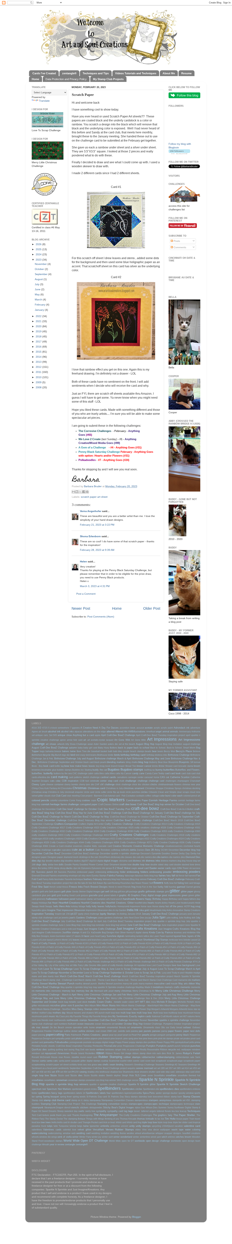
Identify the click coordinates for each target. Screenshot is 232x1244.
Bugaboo (113, 769)
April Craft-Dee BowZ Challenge (118, 735)
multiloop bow (175, 1013)
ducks (69, 868)
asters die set (114, 744)
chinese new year (191, 784)
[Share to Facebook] (84, 492)
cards (112, 777)
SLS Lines (140, 1075)
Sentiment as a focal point (44, 1068)
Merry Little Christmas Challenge (174, 990)
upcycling (156, 1126)
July (37, 284)
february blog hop (111, 879)
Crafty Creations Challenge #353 (150, 831)
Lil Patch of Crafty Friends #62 (74, 951)
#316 (34, 728)
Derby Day (184, 853)
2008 (39, 387)
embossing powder (160, 871)
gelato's (35, 892)
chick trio (136, 784)
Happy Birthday (153, 899)
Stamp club (37, 1100)
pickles (86, 1038)
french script (55, 887)
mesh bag (63, 1002)
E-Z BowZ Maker (122, 868)
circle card (89, 792)
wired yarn (156, 1137)
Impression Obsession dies (99, 910)
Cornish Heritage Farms (163, 800)
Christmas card (96, 788)
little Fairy (78, 965)
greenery (41, 899)
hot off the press (174, 906)
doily (44, 864)
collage (155, 796)
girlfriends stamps (155, 891)
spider (159, 1093)
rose (61, 1057)
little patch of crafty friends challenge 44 (117, 965)
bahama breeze (53, 751)
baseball (95, 751)
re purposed (133, 1050)
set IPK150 (73, 1072)
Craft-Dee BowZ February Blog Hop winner (90, 820)
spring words (79, 1097)
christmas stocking (191, 788)
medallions (158, 987)
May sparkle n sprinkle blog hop (76, 987)
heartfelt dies (140, 903)
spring (39, 1096)
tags (130, 1111)
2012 (39, 366)
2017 (39, 341)
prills (191, 1042)
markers (196, 980)
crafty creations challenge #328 (150, 828)
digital (100, 861)
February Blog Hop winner (134, 879)
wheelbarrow (148, 1133)
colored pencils (40, 800)
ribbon (100, 1053)
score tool (150, 1061)
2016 (39, 346)
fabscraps (129, 876)
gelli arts (44, 892)
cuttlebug (115, 850)
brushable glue (48, 770)
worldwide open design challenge (152, 1140)
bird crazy (80, 755)
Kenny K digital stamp (137, 932)
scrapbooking (38, 1065)
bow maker (76, 766)
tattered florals (164, 1111)
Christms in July (56, 792)
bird (73, 754)
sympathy (101, 1111)
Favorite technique (74, 879)
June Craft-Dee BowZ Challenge (144, 925)
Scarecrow (114, 1061)
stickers (84, 1107)
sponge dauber (170, 1093)
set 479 (55, 1071)
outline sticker (71, 1031)
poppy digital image (105, 1042)
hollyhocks (111, 906)
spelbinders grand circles (84, 1089)
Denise (174, 853)
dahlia (133, 849)
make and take (39, 976)
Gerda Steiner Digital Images (86, 892)
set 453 (193, 1068)
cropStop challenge (41, 850)
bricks (155, 766)
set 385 (177, 1068)
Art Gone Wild (122, 740)
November (41, 264)
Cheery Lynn (38, 784)
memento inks (42, 990)
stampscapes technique (156, 1103)
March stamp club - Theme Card (94, 980)
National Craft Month (162, 1016)
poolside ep (89, 1042)
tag (125, 1111)
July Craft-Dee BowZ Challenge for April (81, 921)
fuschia (172, 887)
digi (39, 860)
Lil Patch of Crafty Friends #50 (91, 947)
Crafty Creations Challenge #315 (183, 824)
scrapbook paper (191, 1061)
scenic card (138, 1061)
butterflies (169, 769)
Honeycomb (123, 906)
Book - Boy (37, 766)
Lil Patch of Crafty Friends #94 (167, 958)
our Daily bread (174, 1027)
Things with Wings (95, 1119)
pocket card (37, 1042)
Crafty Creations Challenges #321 (98, 839)
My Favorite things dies (100, 1016)
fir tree (89, 883)
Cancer (127, 773)
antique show (65, 735)
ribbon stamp (139, 1053)
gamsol (181, 886)
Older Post (151, 608)
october (119, 1023)
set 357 (169, 1068)
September (41, 274)
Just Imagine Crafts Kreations (136, 928)
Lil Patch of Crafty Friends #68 (167, 951)
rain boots (90, 1050)
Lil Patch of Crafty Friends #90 (105, 958)
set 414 (185, 1068)
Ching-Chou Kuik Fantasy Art (46, 788)
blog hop (143, 762)
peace (105, 1034)
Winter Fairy (85, 1137)
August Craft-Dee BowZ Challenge (50, 747)
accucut (140, 728)
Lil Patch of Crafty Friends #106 (167, 943)
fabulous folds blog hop (146, 876)
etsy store (86, 876)
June (38, 289)
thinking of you (112, 1119)
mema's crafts (172, 987)
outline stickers (86, 1031)
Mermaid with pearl (103, 991)
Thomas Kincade (128, 1119)
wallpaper (165, 1130)
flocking (116, 883)
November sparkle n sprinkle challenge (168, 1020)
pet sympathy (58, 1038)
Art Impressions (162, 739)
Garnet (189, 887)
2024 (39, 254)
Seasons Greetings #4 (189, 1065)
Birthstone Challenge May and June (151, 758)
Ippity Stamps (108, 913)
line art (69, 965)
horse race (146, 906)
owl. (115, 1031)
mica (153, 1002)
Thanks (75, 1115)
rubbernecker (148, 1057)
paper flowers (175, 1031)
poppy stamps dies (138, 1042)
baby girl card (90, 748)
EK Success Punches (65, 872)
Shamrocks (128, 1072)
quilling (51, 1050)
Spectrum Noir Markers (59, 1089)
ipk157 (73, 913)
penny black (182, 1034)
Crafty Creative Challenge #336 (169, 842)
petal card (70, 1038)
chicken (146, 784)
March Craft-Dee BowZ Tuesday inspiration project (147, 976)
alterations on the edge (94, 732)
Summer (162, 1107)
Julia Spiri (158, 917)
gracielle (93, 895)
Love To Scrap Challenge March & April (179, 969)
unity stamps (143, 1125)
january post (185, 914)
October (40, 269)
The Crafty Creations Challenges (135, 1115)
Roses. (67, 1057)
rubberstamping (165, 1057)
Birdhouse (102, 755)
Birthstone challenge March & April (113, 758)
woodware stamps (53, 1141)
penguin (161, 1035)
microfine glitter (58, 1005)
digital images (111, 860)
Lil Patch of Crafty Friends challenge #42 (94, 962)
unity (132, 1125)
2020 (39, 326)
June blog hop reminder (93, 925)
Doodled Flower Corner (91, 865)
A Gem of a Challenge (92, 447)
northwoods (60, 1020)
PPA (172, 1042)
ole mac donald (40, 1027)
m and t (181, 973)
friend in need (116, 887)
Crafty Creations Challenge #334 (82, 831)
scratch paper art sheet (94, 496)
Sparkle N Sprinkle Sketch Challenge (178, 1084)
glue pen (46, 895)
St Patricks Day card (96, 1097)
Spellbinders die (151, 1089)
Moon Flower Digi (142, 1009)
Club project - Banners (91, 796)
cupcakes (66, 850)
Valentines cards (52, 1129)
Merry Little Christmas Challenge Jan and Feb (101, 994)
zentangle (70, 1144)
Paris (67, 1034)
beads (148, 751)
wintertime (145, 1137)
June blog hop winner (116, 925)
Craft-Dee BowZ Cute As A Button (177, 809)
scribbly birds (75, 1065)
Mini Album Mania (105, 1005)
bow (66, 765)
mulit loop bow (112, 1013)
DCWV (164, 850)
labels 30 (79, 936)
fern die (73, 883)
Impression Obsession (73, 910)
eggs (174, 868)
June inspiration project (173, 925)
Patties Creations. (91, 1034)
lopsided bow (144, 965)
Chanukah (195, 781)
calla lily (119, 773)
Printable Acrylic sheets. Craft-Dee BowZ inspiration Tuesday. (62, 1046)
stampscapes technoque (182, 1104)
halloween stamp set (86, 899)
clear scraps (183, 792)
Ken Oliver (120, 932)
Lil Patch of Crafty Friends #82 (182, 954)
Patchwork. (76, 1035)
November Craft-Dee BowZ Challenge (108, 1020)
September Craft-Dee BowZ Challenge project (104, 1068)
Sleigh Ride (128, 1075)
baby (80, 748)
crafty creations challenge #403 (47, 835)
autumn (73, 747)
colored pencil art (191, 796)
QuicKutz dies (39, 1049)
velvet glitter (84, 1129)
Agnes (35, 732)
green (184, 895)
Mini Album (90, 1005)
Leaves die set (109, 940)
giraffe (141, 891)
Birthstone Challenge (179, 755)
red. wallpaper (184, 1050)
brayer (121, 766)
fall (173, 875)
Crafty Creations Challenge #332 (48, 831)
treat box (36, 1122)
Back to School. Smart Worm (181, 748)
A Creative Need (89, 727)
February (40, 304)
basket (104, 751)
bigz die (66, 755)
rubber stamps (131, 1057)
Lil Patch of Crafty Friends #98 (59, 962)
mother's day (45, 1013)
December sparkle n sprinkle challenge (120, 853)
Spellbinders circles (132, 1089)
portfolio (152, 1042)
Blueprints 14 (186, 762)
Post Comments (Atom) (100, 616)
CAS (162, 777)
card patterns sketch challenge (84, 777)
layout (50, 940)
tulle (56, 1126)
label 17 (70, 936)
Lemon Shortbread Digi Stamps (151, 939)
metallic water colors (124, 1002)
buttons (57, 773)
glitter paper (187, 891)
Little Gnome (90, 965)
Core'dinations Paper (137, 800)
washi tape (177, 1129)
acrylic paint (167, 728)
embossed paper (85, 872)
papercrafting (55, 1034)
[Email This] (73, 492)
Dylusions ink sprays (102, 868)
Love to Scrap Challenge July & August (136, 969)
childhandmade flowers (170, 784)
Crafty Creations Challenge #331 (183, 828)
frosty (139, 887)
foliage (197, 883)
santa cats (52, 1060)
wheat (138, 1133)
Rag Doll (79, 1050)
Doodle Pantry (72, 865)
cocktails (140, 796)
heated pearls (187, 903)
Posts (176, 241)
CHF (97, 784)
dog (179, 861)
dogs (38, 864)
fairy (168, 875)
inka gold (144, 910)
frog (133, 886)
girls (167, 892)
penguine (171, 1035)
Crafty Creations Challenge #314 (150, 824)
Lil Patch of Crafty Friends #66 (136, 951)
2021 (39, 321)
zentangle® (82, 1144)
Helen (83, 561)
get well (105, 891)
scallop (104, 1061)
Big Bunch (56, 755)
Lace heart (95, 936)
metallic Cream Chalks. (100, 1001)
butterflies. (37, 773)
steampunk (37, 1107)
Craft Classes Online (108, 804)
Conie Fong (75, 800)
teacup (183, 1111)
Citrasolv (153, 792)
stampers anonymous (160, 1100)
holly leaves (98, 906)
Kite (198, 932)
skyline (117, 1075)
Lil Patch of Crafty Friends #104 (135, 943)
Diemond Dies (193, 857)
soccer (135, 1080)
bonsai (197, 762)
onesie (68, 1027)
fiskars (100, 883)
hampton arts (103, 899)
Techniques (193, 1111)
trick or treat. (109, 1122)
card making (59, 777)
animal (165, 731)
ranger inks (120, 1050)
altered (111, 731)
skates (102, 1075)
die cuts (136, 857)
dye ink (77, 868)
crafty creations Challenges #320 (65, 839)
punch (170, 1046)
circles (144, 792)
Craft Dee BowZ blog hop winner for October (160, 804)
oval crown (101, 1031)
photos (79, 1038)
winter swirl (107, 1137)
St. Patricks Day (116, 1097)
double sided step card (161, 865)
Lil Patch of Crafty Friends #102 (103, 943)
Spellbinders (109, 1088)
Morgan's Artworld (160, 1009)
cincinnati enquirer (74, 792)
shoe (136, 1072)
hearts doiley (161, 903)
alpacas (78, 732)
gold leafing (63, 895)
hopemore (135, 906)
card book (175, 773)
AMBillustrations (136, 731)
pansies (156, 1031)
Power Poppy (163, 1042)
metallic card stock (78, 1002)
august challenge (191, 744)
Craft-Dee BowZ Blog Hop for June (73, 813)
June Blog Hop (73, 925)
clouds (47, 796)
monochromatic (108, 1009)
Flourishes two (127, 883)
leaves (76, 939)
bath (110, 751)
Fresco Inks (76, 886)
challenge (143, 780)
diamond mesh (71, 857)
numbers (63, 1024)
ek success (194, 868)
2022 (39, 316)
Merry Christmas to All (143, 991)
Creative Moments (122, 846)
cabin (90, 773)
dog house (187, 861)
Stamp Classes (191, 1096)
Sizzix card (63, 1075)
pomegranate (76, 1042)
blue (165, 762)
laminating (130, 936)
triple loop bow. (165, 1122)
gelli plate (66, 891)
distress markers (169, 861)
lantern (139, 936)
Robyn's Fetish (191, 1053)
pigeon (94, 1038)
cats (52, 780)
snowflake (171, 1075)
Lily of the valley (57, 965)
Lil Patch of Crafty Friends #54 (152, 947)
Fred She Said (40, 886)
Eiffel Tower (183, 868)
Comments (179, 247)
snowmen (91, 1080)
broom (197, 766)
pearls (145, 1034)
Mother (35, 1013)
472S (44, 728)
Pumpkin (150, 1046)
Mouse (70, 1013)
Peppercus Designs (41, 1038)
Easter (153, 868)
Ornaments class (151, 1027)
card (167, 773)
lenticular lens (176, 940)
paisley (134, 1031)
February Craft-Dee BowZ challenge (166, 879)
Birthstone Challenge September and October (60, 762)
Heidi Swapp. (46, 906)
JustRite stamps (71, 932)
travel (197, 1119)
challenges (170, 781)
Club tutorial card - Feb (114, 796)
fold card (189, 883)
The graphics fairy (162, 1115)
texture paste (48, 1115)
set (155, 1068)
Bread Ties (130, 766)
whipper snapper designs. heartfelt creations (178, 1133)
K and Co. (85, 932)
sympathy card (115, 1111)
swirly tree (90, 1111)
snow (150, 1075)
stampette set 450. (181, 1100)
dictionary (116, 857)
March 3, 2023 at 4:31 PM (95, 586)
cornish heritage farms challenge (60, 804)
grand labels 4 (111, 895)
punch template (182, 1046)
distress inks (153, 860)
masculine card (162, 983)
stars (197, 1103)
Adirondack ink (181, 727)
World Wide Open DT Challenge (85, 1140)
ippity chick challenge (89, 914)
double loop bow (141, 864)
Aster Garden (100, 744)
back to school (141, 747)
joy (146, 918)
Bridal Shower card (168, 766)
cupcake (56, 849)
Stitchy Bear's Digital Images (118, 1107)
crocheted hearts (191, 846)
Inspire (58, 914)
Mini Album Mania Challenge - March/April (137, 1005)
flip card (108, 883)
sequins (131, 1068)
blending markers (116, 762)
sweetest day (70, 1111)
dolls (61, 864)
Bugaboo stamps (132, 769)
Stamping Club (48, 1103)
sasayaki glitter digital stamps (85, 1061)
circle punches (133, 792)
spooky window (186, 1093)
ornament (100, 1027)
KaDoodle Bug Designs (103, 932)
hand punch (116, 899)
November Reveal (138, 1020)
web (73, 1133)
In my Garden (119, 910)
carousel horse (151, 777)
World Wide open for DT (121, 1141)
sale (192, 1057)
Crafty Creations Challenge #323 (82, 828)
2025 (39, 249)
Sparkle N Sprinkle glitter (142, 1084)
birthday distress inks (156, 755)
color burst (165, 795)
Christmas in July (114, 788)
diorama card (125, 861)
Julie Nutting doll (187, 918)
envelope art (75, 876)
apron (63, 740)
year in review (57, 1144)
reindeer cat (38, 1053)
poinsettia (49, 1042)
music (52, 1016)
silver (197, 1072)
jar (60, 918)
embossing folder (116, 872)
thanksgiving (86, 1115)
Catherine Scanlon (180, 777)
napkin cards (144, 1016)
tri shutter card (75, 1122)
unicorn (124, 1126)
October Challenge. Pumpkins (158, 1024)
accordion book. (128, 728)
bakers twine (69, 751)
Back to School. (158, 748)
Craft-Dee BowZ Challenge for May (90, 816)
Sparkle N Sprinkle (156, 1079)
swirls (81, 1111)
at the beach (128, 744)
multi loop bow (128, 1012)
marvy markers (146, 984)
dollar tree (53, 865)
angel (158, 731)
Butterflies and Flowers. (187, 769)
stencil (67, 1107)
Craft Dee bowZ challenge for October (77, 809)
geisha (197, 887)
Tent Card (37, 1115)
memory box (68, 990)
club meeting (73, 796)
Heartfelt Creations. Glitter (120, 902)
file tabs (82, 883)
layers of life (193, 936)
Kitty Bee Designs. (41, 936)
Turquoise (64, 1126)
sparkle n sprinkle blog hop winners (67, 1084)
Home (117, 608)
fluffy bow (168, 883)
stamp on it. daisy (80, 1100)
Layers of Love (39, 940)
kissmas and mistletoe (185, 932)
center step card (109, 780)
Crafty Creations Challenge (119, 824)
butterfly (48, 773)
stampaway (95, 1100)
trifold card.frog (134, 1122)
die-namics (163, 857)
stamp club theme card (57, 1100)
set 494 (63, 1072)
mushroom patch (40, 1016)
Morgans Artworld (178, 1009)
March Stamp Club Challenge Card (160, 980)
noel (51, 1020)
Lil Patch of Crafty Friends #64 (105, 951)
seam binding (116, 1064)
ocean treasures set (105, 1024)
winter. (136, 1137)
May (37, 294)
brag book (105, 766)
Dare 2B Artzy (152, 849)
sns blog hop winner (106, 1080)
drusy (63, 868)
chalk (121, 781)
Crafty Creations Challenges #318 (167, 835)
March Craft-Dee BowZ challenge (103, 976)
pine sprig (128, 1038)
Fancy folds (48, 879)
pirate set (178, 1038)
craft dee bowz (127, 804)
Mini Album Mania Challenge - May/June (180, 1005)
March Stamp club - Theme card (126, 980)
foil (175, 883)
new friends (42, 1020)
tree (43, 1122)
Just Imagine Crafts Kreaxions (46, 932)
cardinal (104, 777)
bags (42, 751)
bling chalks (132, 762)
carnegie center (136, 777)
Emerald (36, 876)
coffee (148, 796)
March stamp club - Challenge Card (60, 980)
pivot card (195, 1038)
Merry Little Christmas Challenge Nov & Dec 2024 (137, 998)
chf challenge (107, 784)
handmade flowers (133, 898)
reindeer (196, 1050)
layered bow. (180, 936)
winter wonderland (122, 1136)
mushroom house (191, 1013)
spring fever (66, 1097)
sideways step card (185, 1072)
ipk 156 (66, 914)
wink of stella (65, 1136)
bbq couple (123, 751)
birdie (110, 755)
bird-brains (91, 755)
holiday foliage (78, 906)
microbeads (43, 1005)
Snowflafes (159, 1075)
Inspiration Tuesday (43, 913)
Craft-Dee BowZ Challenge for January (142, 813)
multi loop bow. (144, 1012)
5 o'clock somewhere (58, 728)
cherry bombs (71, 784)
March (39, 299)
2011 (39, 372)
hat (49, 902)
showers (144, 1072)
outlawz (187, 1027)
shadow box (116, 1072)
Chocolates (66, 788)
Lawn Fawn (159, 936)
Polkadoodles (62, 1042)
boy (98, 766)
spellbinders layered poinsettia (126, 1093)
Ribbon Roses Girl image (118, 1053)
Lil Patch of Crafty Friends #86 (74, 958)
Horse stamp (158, 906)
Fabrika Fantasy (115, 875)
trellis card (62, 1122)
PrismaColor (110, 1046)
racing (71, 1050)
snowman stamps (76, 1080)
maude (174, 984)
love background (185, 965)
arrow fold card (74, 740)
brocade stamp (185, 766)
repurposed (50, 1053)
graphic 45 (124, 895)
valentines (37, 1130)
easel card (143, 868)
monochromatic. (124, 1009)
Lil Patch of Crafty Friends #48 (60, 947)
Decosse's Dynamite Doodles (155, 853)
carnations (122, 777)
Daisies (140, 850)
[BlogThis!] (77, 492)
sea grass (92, 1065)
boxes (92, 766)
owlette (121, 1031)
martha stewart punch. (86, 984)
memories (56, 991)
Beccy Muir (169, 751)
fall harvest (190, 876)
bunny (159, 769)
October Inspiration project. (187, 1024)
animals (174, 731)
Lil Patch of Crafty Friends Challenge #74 (176, 962)
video (138, 1130)
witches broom (183, 1136)
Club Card (61, 795)
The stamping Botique (74, 1119)
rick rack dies (159, 1053)
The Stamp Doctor (54, 1119)
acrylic (157, 728)
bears (160, 751)
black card (88, 762)
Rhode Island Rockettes (83, 1053)
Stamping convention (108, 1103)
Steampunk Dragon (54, 1107)
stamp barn (176, 1097)
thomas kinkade (145, 1118)
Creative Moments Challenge (148, 846)
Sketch (109, 1075)
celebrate (94, 781)
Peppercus (195, 1035)
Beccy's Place (184, 751)
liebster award (190, 940)
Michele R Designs (167, 1001)
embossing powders (186, 871)
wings (54, 1137)
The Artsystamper (106, 1115)
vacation (179, 1126)
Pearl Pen (136, 1035)
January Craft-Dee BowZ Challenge (160, 913)
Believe (196, 751)
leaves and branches (90, 940)
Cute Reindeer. (102, 850)
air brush (43, 732)
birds (117, 754)
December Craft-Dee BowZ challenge (80, 853)
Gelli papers (55, 892)
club (53, 796)
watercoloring (39, 1133)
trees (48, 1122)
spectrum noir (39, 1089)
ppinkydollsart (182, 1042)
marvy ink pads (130, 984)
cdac (58, 780)
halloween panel (67, 899)
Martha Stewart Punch (61, 983)
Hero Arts (64, 906)
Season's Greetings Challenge (139, 1065)
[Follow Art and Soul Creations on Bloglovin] (179, 153)
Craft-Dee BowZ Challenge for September (172, 816)
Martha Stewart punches (110, 984)
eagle (134, 868)
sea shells (103, 1064)
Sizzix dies (76, 1075)
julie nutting (172, 918)
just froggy (77, 929)
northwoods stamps (77, 1020)
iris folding (122, 914)
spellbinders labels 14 (74, 1093)
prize (119, 1046)
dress (197, 865)
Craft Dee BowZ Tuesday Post (114, 809)
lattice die (148, 936)
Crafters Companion (66, 823)
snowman (61, 1080)
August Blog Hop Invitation (168, 744)
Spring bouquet (51, 1096)
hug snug (195, 906)
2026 (39, 244)
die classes (126, 857)
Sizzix (53, 1075)
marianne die (184, 980)
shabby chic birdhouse (98, 1072)
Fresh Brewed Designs (96, 886)
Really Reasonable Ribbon (153, 1050)
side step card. (168, 1072)
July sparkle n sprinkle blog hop (168, 921)
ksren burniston (57, 936)
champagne (183, 781)
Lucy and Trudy (169, 973)
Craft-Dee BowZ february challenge (133, 820)
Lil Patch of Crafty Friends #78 (121, 954)
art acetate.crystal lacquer (100, 740)
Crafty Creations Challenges (129, 835)
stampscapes (136, 1103)
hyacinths (36, 910)
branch (114, 766)
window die (45, 1137)
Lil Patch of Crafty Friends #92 (136, 958)
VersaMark (98, 1129)
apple (97, 735)
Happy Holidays (39, 903)
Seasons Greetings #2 (166, 1065)
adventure (195, 728)
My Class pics (62, 1016)
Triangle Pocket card (92, 1122)
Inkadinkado (156, 910)
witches (171, 1137)
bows (85, 766)
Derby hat (195, 853)
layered (169, 936)
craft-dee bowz (145, 808)
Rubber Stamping (110, 1057)
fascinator (59, 879)
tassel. (137, 1111)
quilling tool (61, 1050)
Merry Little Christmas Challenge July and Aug (151, 994)
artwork (61, 744)
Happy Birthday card (172, 899)
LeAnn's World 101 (62, 940)
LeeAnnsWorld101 (125, 940)
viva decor (153, 1130)
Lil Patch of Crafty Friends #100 (72, 943)
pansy (164, 1031)
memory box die (84, 990)
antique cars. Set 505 (46, 735)
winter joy (96, 1137)
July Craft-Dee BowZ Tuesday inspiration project (127, 921)
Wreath (45, 1144)
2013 (39, 361)
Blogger (136, 1216)
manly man (53, 976)
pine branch (104, 1038)
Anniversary (185, 732)
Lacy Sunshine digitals (113, 936)
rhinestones (63, 1053)
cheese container (55, 784)
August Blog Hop (145, 744)
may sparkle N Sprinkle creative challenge (114, 987)
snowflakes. (50, 1080)
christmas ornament (133, 788)
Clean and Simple (167, 792)
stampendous (141, 1100)
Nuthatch (72, 1024)
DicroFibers (104, 857)
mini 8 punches (75, 1005)
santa (43, 1060)
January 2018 (134, 914)
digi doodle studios (51, 861)
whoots (35, 1137)
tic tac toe (159, 1119)
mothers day (59, 1012)
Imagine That (54, 910)
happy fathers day (191, 899)
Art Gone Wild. (138, 740)
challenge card (156, 780)
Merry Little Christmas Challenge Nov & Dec (85, 998)
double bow (126, 865)
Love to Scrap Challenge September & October (108, 972)
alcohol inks (67, 731)
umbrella (104, 1126)
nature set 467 (180, 1016)
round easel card (88, 1057)
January (40, 309)
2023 (39, 259)
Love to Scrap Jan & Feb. (147, 972)
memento (185, 987)
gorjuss (84, 895)
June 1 (62, 925)
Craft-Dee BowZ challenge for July (182, 813)
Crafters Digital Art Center (91, 824)
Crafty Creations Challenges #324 (167, 839)
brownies (36, 770)
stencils (75, 1107)
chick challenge (123, 784)
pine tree (138, 1038)
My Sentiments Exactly (124, 1016)
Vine (144, 1130)
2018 (39, 336)
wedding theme (118, 1133)
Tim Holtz (170, 1118)
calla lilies (99, 773)
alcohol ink (54, 731)
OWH (109, 1031)
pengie (153, 1035)
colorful (53, 800)
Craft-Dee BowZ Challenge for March (51, 816)
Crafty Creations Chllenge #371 (136, 842)
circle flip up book (116, 792)
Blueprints (173, 762)
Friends (127, 887)
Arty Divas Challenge (76, 744)
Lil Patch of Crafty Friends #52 (121, 947)
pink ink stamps (165, 1038)
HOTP (187, 906)
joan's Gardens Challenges (83, 917)
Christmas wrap (39, 792)
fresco (65, 887)
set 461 (47, 1072)
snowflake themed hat (189, 1075)
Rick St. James (174, 1053)
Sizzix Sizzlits (91, 1075)
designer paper (39, 857)
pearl (120, 1035)
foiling (181, 883)
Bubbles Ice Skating (82, 770)
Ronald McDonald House (44, 1057)
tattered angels (148, 1111)
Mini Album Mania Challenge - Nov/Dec (51, 1009)
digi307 (85, 861)
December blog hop (190, 849)
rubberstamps (182, 1057)
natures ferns (193, 1016)
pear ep (113, 1035)
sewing (83, 1071)
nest (34, 1020)
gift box (121, 892)
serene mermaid (144, 1068)
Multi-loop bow (160, 1013)
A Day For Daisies (109, 727)
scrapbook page (175, 1061)
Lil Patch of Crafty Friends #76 (90, 954)
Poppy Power (122, 1042)
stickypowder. (96, 1107)
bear (154, 751)
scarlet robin (126, 1061)
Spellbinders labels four (98, 1093)
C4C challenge (79, 773)
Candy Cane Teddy (154, 773)
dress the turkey (39, 868)
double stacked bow (184, 865)
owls (128, 1031)
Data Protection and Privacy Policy (66, 79)
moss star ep (194, 1009)
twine (86, 1126)
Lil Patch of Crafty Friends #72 (59, 954)
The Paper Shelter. (184, 1115)
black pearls (100, 762)
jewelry (65, 918)
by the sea (66, 773)
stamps (124, 1104)
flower (138, 883)
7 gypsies (75, 728)
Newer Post (81, 608)
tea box (175, 1111)
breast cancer (144, 766)
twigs (79, 1126)
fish (94, 883)
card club (185, 773)
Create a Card (56, 846)
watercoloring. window (59, 1133)
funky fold (163, 886)
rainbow (100, 1049)
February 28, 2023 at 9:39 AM (97, 549)
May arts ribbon (186, 983)
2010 (39, 377)
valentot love (69, 1130)
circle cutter (100, 792)
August (39, 279)
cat (167, 777)
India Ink (132, 910)
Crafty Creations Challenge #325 (117, 828)
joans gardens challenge (110, 918)
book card (48, 766)
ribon (149, 1053)
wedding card (83, 1133)
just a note (67, 929)
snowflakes (38, 1080)
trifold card (121, 1122)
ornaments (136, 1027)
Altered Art (121, 731)
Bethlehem (37, 755)
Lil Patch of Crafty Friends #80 (151, 954)
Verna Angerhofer (90, 511)
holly (88, 906)
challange (130, 780)
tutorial (73, 1126)
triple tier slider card (182, 1122)
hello (55, 906)
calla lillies (110, 773)
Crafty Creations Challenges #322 (133, 839)
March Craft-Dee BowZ (72, 976)
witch (164, 1136)
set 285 (161, 1068)
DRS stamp (54, 868)
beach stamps (137, 751)
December (174, 850)
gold (53, 895)
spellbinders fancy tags (50, 1093)
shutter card (154, 1072)
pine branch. (117, 1038)
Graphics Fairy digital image (146, 895)
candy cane (138, 773)
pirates (186, 1038)
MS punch (100, 1013)
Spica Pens (149, 1093)
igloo (44, 910)
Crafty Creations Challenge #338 (116, 831)
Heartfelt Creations (69, 902)
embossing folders (137, 871)
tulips (50, 1126)
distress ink (139, 860)
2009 (39, 382)
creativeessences (174, 846)
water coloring (192, 1129)
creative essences (73, 846)
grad (100, 895)
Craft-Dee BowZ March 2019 (168, 820)
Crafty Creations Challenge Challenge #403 (86, 835)
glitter (175, 891)
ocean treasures (85, 1023)
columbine (63, 800)
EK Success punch (42, 872)
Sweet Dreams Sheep (53, 1111)
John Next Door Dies (134, 918)
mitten (96, 1009)
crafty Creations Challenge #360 (184, 831)
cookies (86, 800)
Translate (44, 100)
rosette (75, 1057)
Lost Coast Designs (161, 965)
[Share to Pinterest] (87, 492)
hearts (151, 902)
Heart (55, 902)
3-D (39, 727)
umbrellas (115, 1126)
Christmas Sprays (172, 788)
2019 (39, 331)
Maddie (189, 973)
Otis (163, 1027)
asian (90, 744)
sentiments (63, 1068)
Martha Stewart (40, 983)
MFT (137, 1002)
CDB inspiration (70, 780)
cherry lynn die (86, 784)
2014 (39, 356)
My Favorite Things (79, 1016)
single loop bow (40, 1075)
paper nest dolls (191, 1031)
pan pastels (145, 1031)
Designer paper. (55, 857)
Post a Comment (86, 593)
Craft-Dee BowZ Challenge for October (129, 817)
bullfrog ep (149, 770)
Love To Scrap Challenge (58, 968)
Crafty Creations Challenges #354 (102, 842)
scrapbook (161, 1061)
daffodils (125, 850)
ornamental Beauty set (118, 1027)
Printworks (98, 1046)
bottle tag (59, 766)
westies (130, 1133)
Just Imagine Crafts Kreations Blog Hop (179, 928)
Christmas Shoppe (154, 788)
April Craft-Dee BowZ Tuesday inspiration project (160, 735)
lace (86, 936)
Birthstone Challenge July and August (74, 758)
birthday (125, 754)
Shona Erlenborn (90, 536)
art (84, 740)
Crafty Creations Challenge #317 (48, 828)
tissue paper (182, 1119)
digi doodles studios (71, 861)
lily (46, 965)
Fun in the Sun (149, 887)
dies (34, 860)
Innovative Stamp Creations (186, 910)
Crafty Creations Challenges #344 (67, 842)
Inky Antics (167, 910)
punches (195, 1045)
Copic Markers (111, 799)
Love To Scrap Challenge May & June (94, 969)
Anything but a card (83, 735)
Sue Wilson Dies (149, 1107)
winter (75, 1136)
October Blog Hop (133, 1023)
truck (43, 1126)
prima (197, 1042)
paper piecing (38, 1035)
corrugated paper (88, 804)
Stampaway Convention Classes (117, 1100)
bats (115, 751)
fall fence (180, 876)
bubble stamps (64, 770)
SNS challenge (124, 1080)
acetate (149, 727)
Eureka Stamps (99, 876)
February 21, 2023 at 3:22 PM (97, 524)
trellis (54, 1122)
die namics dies (149, 857)
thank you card (63, 1115)
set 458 (39, 1072)
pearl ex (127, 1035)
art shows (51, 744)
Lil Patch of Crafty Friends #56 (182, 947)
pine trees (148, 1038)
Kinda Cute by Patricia (161, 932)
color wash (177, 795)
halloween (52, 898)
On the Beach (57, 1027)
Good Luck (74, 895)
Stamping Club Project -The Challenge (76, 1104)
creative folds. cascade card (97, 846)
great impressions (171, 895)
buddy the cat (99, 769)
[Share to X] (80, 492)
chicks (153, 784)
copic (93, 800)
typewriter (94, 1126)
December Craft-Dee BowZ (46, 853)
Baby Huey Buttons (107, 748)
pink (155, 1038)
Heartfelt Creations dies (93, 902)
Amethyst (150, 732)
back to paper (125, 747)
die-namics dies (177, 857)
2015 (39, 351)
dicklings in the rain (88, 857)
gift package (132, 892)
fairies (162, 875)
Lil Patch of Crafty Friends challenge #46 (135, 962)
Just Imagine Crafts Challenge (100, 928)
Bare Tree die (84, 751)
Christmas (80, 788)
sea (85, 1065)
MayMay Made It (144, 987)
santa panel (65, 1061)
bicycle (46, 755)
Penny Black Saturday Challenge (99, 451)
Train (191, 1119)
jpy (149, 918)
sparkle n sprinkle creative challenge (108, 1084)
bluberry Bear (156, 762)
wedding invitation (100, 1133)
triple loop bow (149, 1122)
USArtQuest (168, 1126)
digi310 (93, 861)
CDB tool (84, 781)
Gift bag (113, 892)
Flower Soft (147, 883)
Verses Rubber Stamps (120, 1129)
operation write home (84, 1027)
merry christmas (123, 990)
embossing (100, 872)
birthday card (138, 754)
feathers (88, 879)
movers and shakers (84, 1013)
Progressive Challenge (134, 1046)
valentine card (192, 1125)
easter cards (164, 868)
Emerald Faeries (49, 876)
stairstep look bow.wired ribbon (154, 1097)
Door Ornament (111, 865)
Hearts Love (174, 903)
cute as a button (83, 849)
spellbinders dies (169, 1088)
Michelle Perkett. (186, 1002)
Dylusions (86, 868)
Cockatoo (130, 796)
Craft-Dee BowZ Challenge (107, 813)
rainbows (109, 1050)
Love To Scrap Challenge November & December (57, 972)
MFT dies (145, 1001)
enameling (62, 876)
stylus (137, 1107)
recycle (172, 1049)
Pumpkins (161, 1046)
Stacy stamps (131, 1097)
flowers (158, 883)
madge (196, 973)
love (174, 965)
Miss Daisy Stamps (82, 1009)
